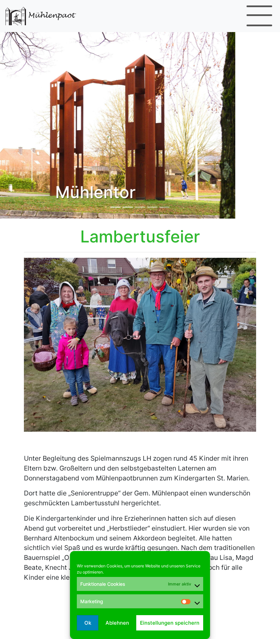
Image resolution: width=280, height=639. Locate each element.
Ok (87, 623)
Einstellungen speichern (169, 623)
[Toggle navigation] (259, 16)
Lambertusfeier (140, 236)
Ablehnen (117, 623)
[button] (21, 124)
